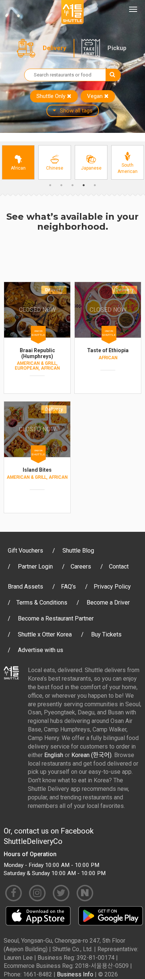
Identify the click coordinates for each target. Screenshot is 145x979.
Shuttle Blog (78, 550)
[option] (18, 162)
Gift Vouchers (25, 550)
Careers (81, 566)
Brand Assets (25, 586)
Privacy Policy (112, 586)
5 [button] (95, 185)
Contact (119, 566)
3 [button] (72, 185)
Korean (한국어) (91, 755)
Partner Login (35, 566)
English (53, 755)
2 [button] (61, 185)
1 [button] (50, 185)
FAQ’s (68, 586)
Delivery (54, 48)
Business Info (75, 974)
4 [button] (83, 185)
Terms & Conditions (41, 602)
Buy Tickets (106, 634)
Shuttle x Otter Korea (45, 634)
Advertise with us (40, 650)
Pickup (116, 48)
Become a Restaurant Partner (56, 618)
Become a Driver (108, 602)
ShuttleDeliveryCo (33, 841)
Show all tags (76, 110)
